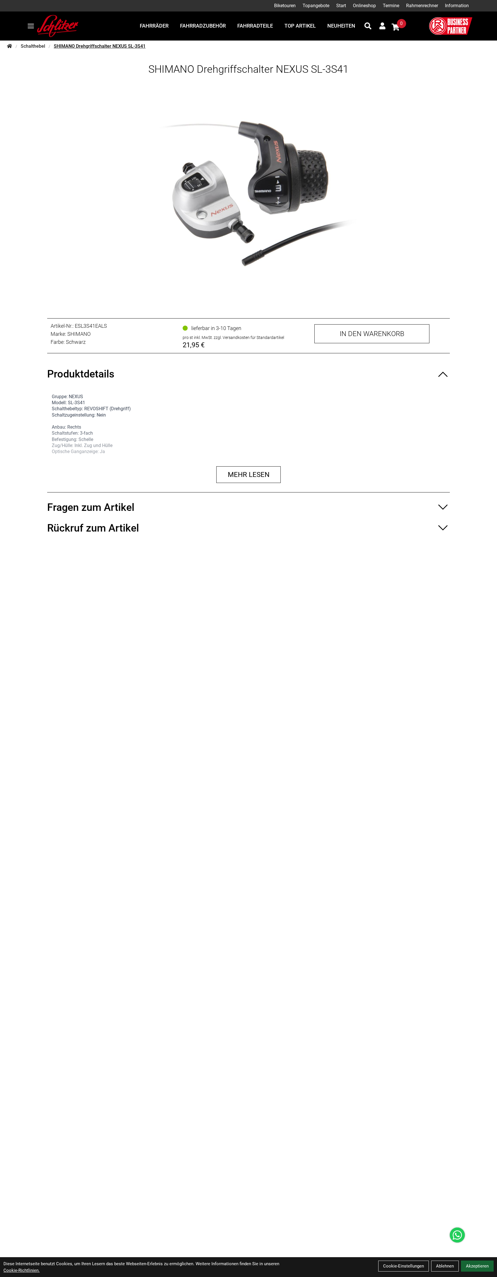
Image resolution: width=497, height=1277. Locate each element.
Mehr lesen (248, 475)
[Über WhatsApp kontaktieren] (457, 1235)
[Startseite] (9, 46)
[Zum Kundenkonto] (382, 26)
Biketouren (285, 5)
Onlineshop (364, 5)
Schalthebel (33, 46)
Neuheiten (341, 26)
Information (457, 5)
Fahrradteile (255, 26)
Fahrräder (154, 26)
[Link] (31, 26)
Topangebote (316, 5)
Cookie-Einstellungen (403, 1266)
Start (341, 5)
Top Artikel (300, 26)
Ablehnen (445, 1266)
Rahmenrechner (422, 5)
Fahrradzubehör (203, 26)
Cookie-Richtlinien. (21, 1270)
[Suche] (368, 26)
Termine (391, 5)
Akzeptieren (477, 1266)
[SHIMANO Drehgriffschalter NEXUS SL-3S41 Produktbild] (248, 192)
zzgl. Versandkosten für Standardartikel (249, 337)
